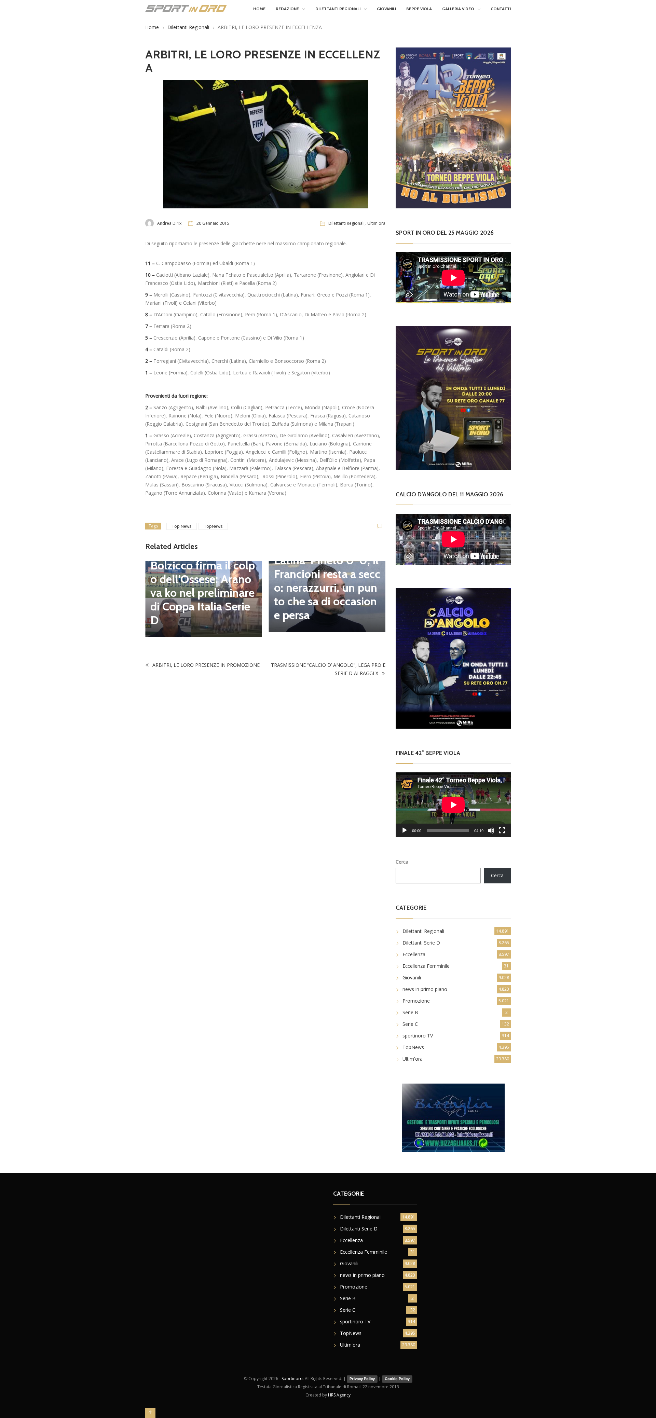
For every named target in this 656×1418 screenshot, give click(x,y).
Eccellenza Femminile (426, 966)
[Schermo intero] (501, 830)
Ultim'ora (376, 223)
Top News (181, 526)
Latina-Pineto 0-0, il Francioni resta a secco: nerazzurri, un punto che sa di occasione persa (327, 587)
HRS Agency (339, 1395)
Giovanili (386, 8)
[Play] (404, 830)
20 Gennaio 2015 (212, 223)
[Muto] (491, 830)
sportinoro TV (417, 1035)
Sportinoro (292, 1378)
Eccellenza (413, 954)
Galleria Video (458, 8)
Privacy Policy (362, 1378)
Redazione (287, 8)
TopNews (213, 526)
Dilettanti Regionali (337, 8)
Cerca (402, 861)
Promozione (416, 1000)
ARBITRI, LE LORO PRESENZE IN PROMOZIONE (205, 665)
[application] (453, 804)
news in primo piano (424, 989)
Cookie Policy (397, 1378)
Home (259, 8)
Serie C (410, 1024)
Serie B (410, 1012)
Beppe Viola (419, 8)
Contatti (501, 8)
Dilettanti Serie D (421, 942)
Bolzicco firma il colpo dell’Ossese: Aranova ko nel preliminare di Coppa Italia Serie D (202, 592)
